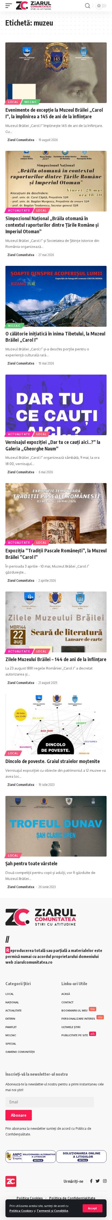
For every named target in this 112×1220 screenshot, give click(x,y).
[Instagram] (105, 1181)
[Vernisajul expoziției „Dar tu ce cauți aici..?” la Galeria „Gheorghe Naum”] (56, 405)
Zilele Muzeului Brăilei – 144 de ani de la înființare (55, 659)
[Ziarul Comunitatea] (33, 5)
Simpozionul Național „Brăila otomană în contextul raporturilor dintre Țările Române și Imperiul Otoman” (52, 224)
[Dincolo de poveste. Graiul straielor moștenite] (56, 724)
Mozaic (30, 102)
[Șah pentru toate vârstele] (56, 826)
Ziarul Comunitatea (20, 140)
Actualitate (19, 210)
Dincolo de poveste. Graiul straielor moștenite (52, 761)
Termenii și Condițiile (52, 1210)
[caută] (87, 6)
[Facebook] (91, 1181)
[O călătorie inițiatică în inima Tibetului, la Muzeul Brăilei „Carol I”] (56, 296)
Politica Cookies (21, 1210)
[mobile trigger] (10, 5)
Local (13, 102)
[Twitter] (98, 1181)
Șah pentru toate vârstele (31, 863)
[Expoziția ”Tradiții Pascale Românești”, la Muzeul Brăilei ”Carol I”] (56, 513)
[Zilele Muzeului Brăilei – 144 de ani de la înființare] (56, 622)
